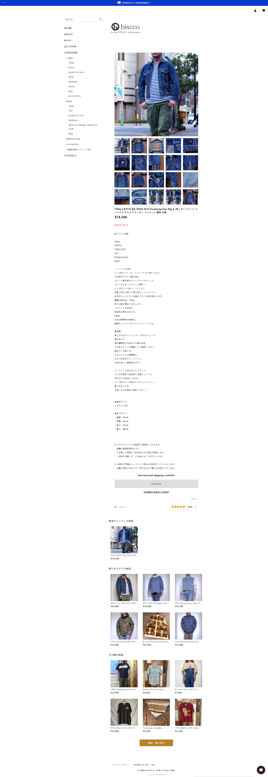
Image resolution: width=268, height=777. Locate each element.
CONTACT (70, 155)
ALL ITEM (70, 46)
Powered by (153, 775)
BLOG (67, 40)
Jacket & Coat (76, 72)
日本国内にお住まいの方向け (156, 492)
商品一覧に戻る (156, 742)
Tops (71, 63)
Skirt (71, 77)
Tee (71, 111)
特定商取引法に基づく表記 (144, 765)
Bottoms (73, 81)
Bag (71, 91)
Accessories (75, 96)
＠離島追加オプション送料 (78, 149)
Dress (71, 67)
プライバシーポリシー (120, 765)
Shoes (72, 86)
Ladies (70, 58)
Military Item (73, 139)
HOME (68, 28)
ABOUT (68, 34)
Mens (69, 101)
